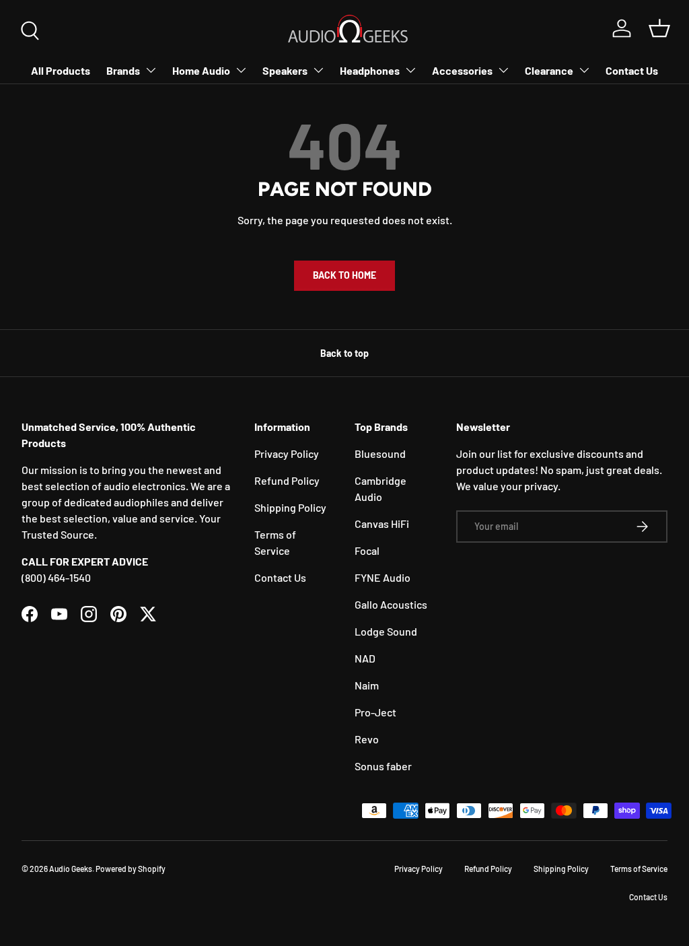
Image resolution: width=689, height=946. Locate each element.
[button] (659, 28)
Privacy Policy (286, 453)
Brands (123, 70)
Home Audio (201, 70)
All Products (60, 70)
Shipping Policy (290, 507)
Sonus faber (383, 765)
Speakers (284, 70)
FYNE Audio (382, 577)
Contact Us (632, 70)
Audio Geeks (70, 868)
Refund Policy (287, 480)
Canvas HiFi (382, 523)
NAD (365, 658)
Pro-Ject (375, 712)
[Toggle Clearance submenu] (584, 70)
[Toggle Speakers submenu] (318, 70)
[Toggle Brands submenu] (151, 70)
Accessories (462, 70)
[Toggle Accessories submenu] (503, 70)
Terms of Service (638, 868)
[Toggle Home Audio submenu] (241, 70)
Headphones (370, 70)
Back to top (344, 353)
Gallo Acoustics (391, 604)
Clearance (549, 70)
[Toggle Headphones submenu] (410, 70)
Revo (367, 739)
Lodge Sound (386, 631)
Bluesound (380, 453)
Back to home (344, 275)
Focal (367, 550)
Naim (367, 685)
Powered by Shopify (131, 868)
